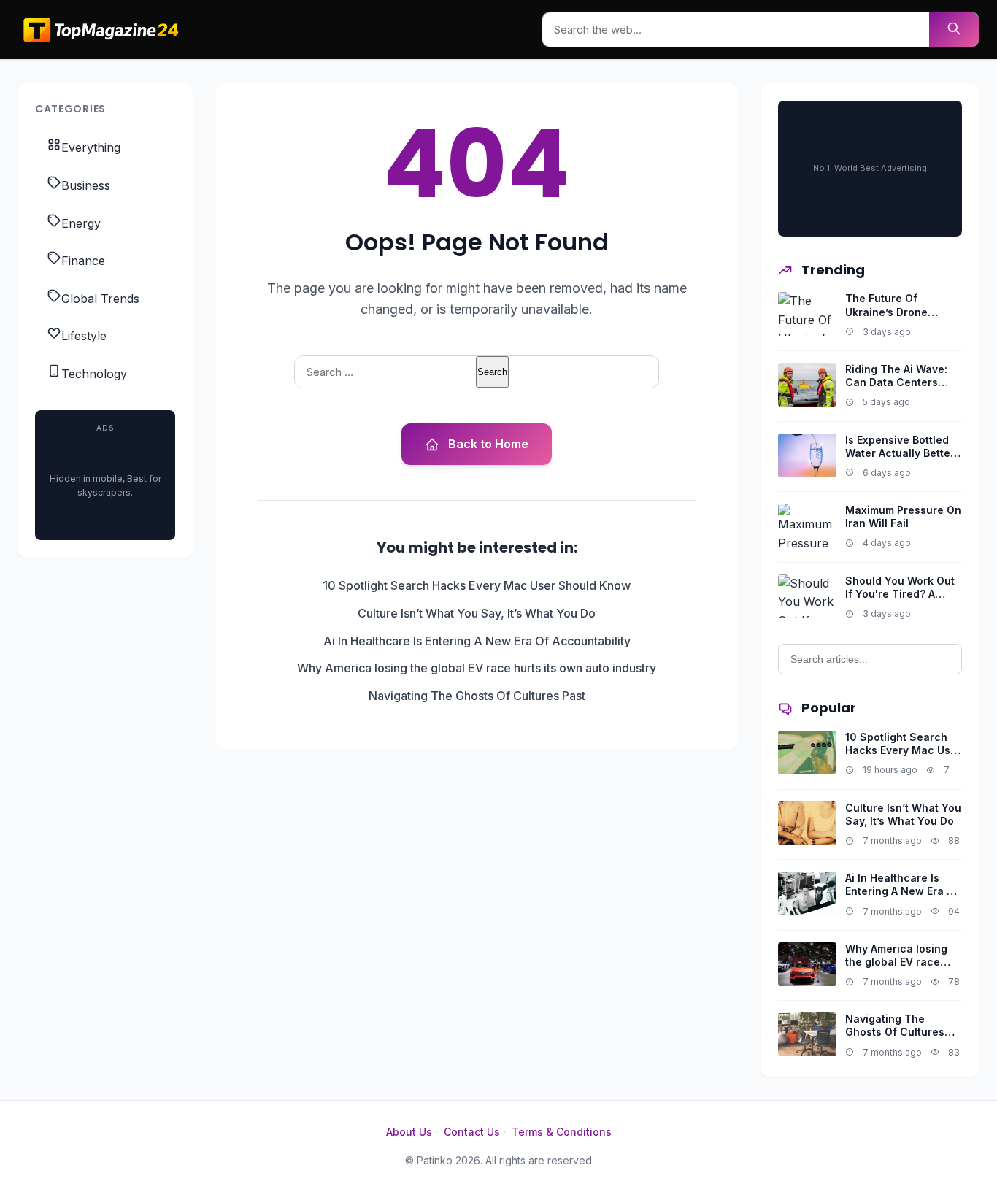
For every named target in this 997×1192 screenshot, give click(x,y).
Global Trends (100, 298)
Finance (83, 260)
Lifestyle (84, 335)
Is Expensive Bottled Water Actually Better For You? (900, 453)
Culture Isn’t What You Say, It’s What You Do (477, 613)
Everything (90, 147)
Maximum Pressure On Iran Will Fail (903, 516)
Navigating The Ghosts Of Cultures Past (477, 695)
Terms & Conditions (562, 1132)
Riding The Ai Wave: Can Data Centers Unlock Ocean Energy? (896, 389)
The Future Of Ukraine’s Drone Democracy (886, 311)
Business (85, 185)
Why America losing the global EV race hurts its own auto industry (476, 668)
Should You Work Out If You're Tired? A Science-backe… (900, 593)
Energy (81, 223)
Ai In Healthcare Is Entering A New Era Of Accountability (477, 641)
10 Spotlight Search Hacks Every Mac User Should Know (477, 585)
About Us (409, 1132)
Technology (94, 373)
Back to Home (488, 444)
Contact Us (472, 1132)
